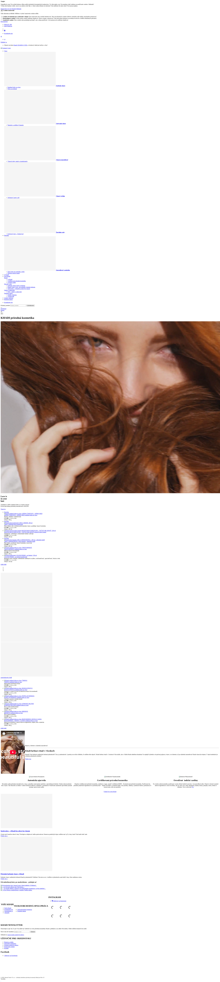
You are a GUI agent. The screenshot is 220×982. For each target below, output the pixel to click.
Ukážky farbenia (12, 295)
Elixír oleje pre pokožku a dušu (16, 271)
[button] (1, 36)
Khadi (5, 278)
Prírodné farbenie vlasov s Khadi (12, 874)
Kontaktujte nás (8, 33)
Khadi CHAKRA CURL (20, 45)
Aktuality (6, 912)
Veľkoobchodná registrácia (24, 909)
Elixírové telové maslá (14, 273)
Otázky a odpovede (9, 290)
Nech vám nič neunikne (7, 931)
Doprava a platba (8, 942)
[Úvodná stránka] (6, 48)
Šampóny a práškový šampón (16, 125)
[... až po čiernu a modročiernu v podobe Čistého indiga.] (16, 890)
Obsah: (6, 520)
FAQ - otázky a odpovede (15, 292)
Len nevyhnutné (11, 9)
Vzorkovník (11, 296)
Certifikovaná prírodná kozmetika (17, 281)
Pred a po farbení (12, 89)
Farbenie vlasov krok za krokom (16, 285)
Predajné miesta (8, 299)
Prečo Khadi (7, 908)
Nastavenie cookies (9, 946)
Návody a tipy (8, 284)
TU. (193, 787)
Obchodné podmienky (10, 943)
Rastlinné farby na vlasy (14, 87)
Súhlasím (18, 9)
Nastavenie (4, 9)
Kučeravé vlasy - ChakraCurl (15, 234)
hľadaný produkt (5, 305)
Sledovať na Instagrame (59, 901)
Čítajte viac (28, 759)
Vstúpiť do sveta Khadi (110, 791)
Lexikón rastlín (12, 282)
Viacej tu (3, 509)
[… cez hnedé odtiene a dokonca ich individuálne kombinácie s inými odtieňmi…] (23, 888)
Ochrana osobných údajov (11, 945)
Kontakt (6, 948)
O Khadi (6, 275)
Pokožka (6, 235)
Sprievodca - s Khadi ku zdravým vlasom (19, 288)
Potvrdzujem (4, 21)
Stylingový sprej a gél (13, 197)
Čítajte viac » (4, 836)
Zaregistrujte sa (8, 911)
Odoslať (33, 931)
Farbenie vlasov (8, 293)
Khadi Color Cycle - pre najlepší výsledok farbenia (21, 287)
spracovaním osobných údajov (16, 935)
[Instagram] (4, 30)
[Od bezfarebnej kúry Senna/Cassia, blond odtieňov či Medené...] (19, 885)
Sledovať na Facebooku (10, 955)
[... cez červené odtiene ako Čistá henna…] (12, 887)
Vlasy (5, 51)
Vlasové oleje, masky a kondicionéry (18, 161)
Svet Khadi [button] (7, 276)
